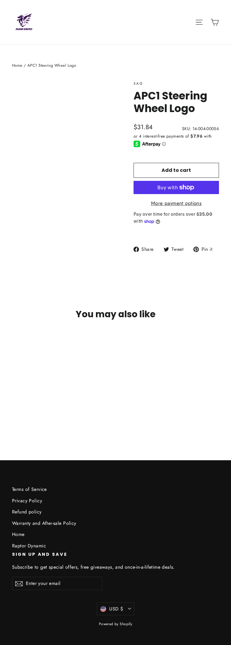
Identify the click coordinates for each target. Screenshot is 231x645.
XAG (138, 83)
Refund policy (27, 511)
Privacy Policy (27, 500)
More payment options (176, 203)
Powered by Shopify (115, 624)
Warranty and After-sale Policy (44, 523)
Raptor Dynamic (29, 545)
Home (17, 65)
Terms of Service (29, 489)
